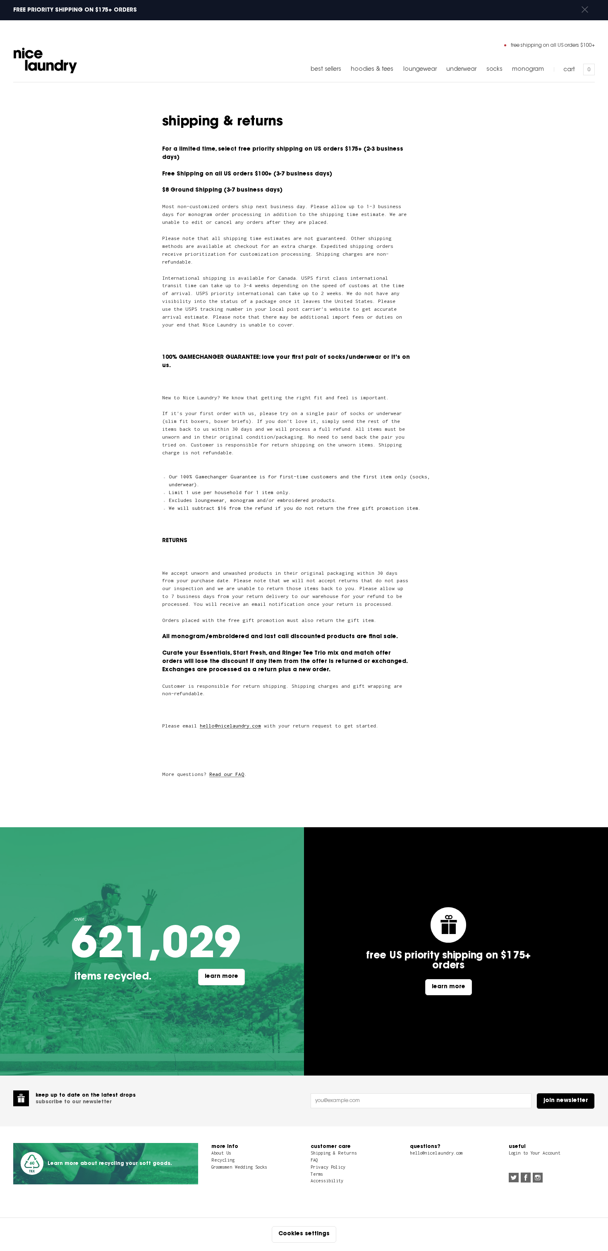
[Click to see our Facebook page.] (526, 1178)
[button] (585, 10)
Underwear (461, 69)
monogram (528, 69)
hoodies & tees (372, 69)
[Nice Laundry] (45, 60)
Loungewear (420, 69)
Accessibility (327, 1180)
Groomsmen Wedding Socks (239, 1167)
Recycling (223, 1159)
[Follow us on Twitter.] (514, 1178)
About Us (221, 1152)
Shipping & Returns (334, 1152)
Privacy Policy (328, 1167)
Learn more (221, 977)
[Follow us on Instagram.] (538, 1178)
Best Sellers (326, 69)
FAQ (314, 1159)
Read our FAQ (226, 774)
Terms (317, 1174)
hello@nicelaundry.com (230, 725)
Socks (494, 69)
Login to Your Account (534, 1152)
